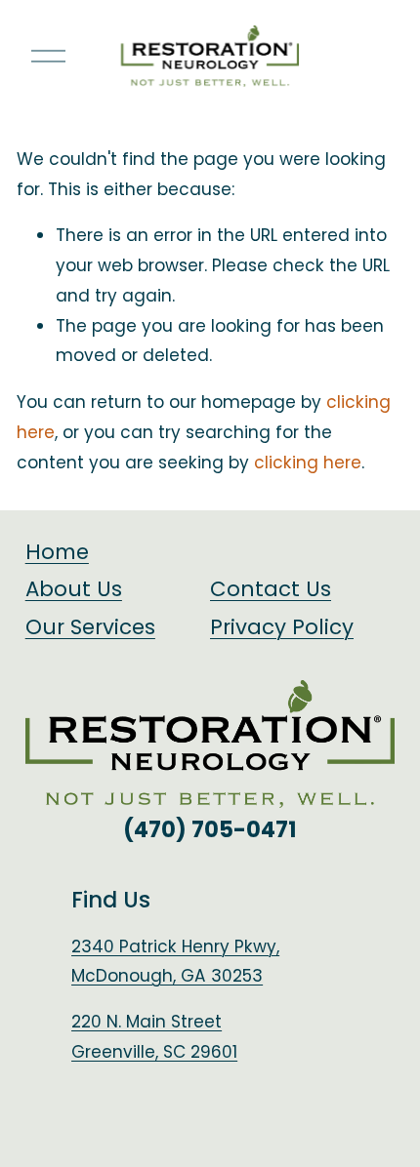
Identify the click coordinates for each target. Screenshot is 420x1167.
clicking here (307, 462)
